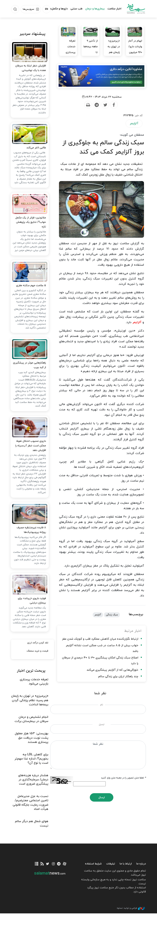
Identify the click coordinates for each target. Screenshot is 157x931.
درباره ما (141, 864)
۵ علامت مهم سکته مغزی (31, 285)
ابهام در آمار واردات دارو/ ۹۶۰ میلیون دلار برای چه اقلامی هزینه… (135, 55)
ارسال (101, 797)
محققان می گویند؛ (132, 135)
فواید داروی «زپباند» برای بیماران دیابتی (32, 601)
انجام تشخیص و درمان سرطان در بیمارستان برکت (31, 719)
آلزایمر (134, 123)
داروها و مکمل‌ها (58, 9)
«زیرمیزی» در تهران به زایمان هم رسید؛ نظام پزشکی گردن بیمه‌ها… (113, 55)
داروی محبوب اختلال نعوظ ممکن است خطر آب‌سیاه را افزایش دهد (30, 445)
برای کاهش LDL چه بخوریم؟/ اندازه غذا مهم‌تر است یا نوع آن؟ (31, 758)
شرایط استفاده (93, 864)
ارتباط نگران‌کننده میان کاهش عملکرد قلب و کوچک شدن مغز (100, 639)
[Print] (88, 105)
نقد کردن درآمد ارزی (37, 642)
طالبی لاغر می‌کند (36, 147)
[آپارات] (64, 864)
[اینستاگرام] (53, 864)
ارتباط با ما (126, 864)
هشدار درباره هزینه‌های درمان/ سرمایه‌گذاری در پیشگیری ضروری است (33, 779)
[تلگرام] (58, 864)
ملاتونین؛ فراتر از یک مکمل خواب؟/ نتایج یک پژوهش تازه (30, 222)
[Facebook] (114, 105)
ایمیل (101, 724)
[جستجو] (15, 9)
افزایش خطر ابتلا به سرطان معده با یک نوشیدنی (30, 68)
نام (101, 704)
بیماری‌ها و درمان (95, 9)
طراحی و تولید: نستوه (127, 908)
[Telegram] (96, 105)
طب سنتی (76, 9)
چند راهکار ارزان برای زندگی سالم (118, 677)
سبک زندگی (112, 615)
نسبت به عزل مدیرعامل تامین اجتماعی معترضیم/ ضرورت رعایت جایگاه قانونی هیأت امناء (30, 802)
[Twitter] (105, 105)
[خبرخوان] (42, 864)
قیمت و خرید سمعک (37, 651)
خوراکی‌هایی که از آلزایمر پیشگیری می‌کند (112, 670)
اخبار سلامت (114, 9)
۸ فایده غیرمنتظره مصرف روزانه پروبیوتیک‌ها (31, 530)
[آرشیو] (36, 864)
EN (46, 9)
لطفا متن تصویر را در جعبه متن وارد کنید (123, 778)
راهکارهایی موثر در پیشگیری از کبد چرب (29, 365)
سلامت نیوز (136, 8)
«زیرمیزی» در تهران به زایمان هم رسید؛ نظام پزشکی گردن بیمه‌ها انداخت (29, 700)
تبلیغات (110, 864)
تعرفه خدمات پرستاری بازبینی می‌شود (70, 52)
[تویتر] (47, 864)
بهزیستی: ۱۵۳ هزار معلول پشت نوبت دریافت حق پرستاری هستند (31, 737)
